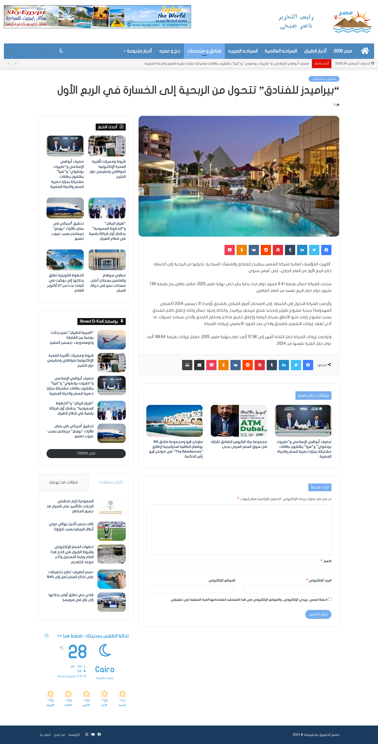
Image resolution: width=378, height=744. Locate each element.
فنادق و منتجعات (204, 51)
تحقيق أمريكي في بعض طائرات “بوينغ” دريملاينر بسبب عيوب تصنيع (71, 431)
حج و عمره (169, 51)
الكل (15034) (86, 453)
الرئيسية (74, 735)
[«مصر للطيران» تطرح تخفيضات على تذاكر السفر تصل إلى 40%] (111, 579)
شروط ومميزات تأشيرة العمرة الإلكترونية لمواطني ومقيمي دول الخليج (70, 360)
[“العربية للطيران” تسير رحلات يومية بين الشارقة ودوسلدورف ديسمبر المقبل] (111, 339)
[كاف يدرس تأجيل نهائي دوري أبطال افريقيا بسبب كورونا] (111, 531)
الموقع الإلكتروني (222, 580)
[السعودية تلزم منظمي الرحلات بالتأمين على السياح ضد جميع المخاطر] (111, 508)
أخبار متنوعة (139, 51)
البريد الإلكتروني (319, 580)
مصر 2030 (343, 51)
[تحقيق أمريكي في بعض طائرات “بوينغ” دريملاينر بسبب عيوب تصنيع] (65, 208)
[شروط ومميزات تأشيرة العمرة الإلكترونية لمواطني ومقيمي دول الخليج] (107, 146)
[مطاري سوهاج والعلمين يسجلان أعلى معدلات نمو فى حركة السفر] (107, 260)
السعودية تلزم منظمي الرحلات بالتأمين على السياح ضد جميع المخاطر (70, 506)
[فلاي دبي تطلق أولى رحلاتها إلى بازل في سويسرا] (111, 602)
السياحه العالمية (281, 51)
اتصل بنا (45, 735)
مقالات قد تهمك (63, 482)
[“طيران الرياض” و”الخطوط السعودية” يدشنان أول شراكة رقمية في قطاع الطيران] (107, 208)
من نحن (59, 735)
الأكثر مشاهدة (111, 482)
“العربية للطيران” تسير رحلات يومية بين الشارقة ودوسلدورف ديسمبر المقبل (72, 338)
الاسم (326, 561)
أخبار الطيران (315, 51)
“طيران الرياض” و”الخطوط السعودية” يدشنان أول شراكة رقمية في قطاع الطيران (251, 63)
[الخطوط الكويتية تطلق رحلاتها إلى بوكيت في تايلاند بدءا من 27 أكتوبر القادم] (65, 260)
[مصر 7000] (325, 21)
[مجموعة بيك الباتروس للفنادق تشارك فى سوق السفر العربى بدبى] (239, 421)
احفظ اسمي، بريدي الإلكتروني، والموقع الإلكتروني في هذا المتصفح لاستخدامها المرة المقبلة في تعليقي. (248, 599)
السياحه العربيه (243, 51)
